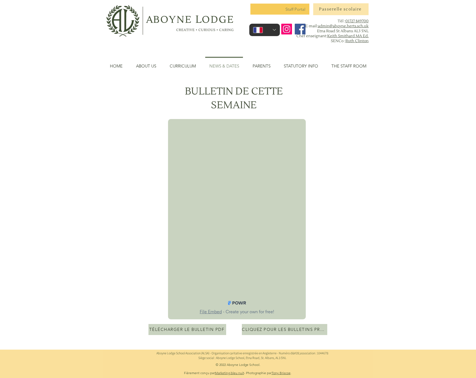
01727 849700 (357, 21)
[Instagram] (286, 29)
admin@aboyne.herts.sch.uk (343, 26)
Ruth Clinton (357, 41)
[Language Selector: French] (264, 30)
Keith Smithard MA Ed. (348, 36)
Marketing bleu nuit (229, 373)
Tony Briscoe (281, 373)
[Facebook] (300, 29)
